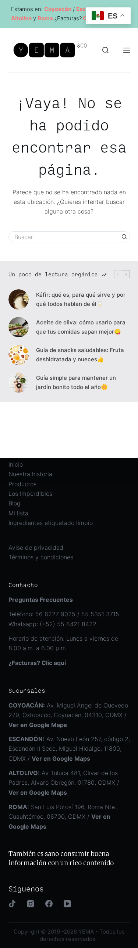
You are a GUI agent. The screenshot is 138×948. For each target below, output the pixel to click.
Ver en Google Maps (61, 758)
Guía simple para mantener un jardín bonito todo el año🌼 (76, 382)
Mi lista (18, 513)
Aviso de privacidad (35, 547)
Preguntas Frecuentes (40, 599)
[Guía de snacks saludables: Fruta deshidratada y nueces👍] (18, 355)
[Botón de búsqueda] (124, 236)
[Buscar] (105, 50)
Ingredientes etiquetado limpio (50, 522)
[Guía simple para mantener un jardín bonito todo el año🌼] (18, 382)
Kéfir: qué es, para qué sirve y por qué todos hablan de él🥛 (80, 299)
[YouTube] (67, 903)
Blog (14, 503)
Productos (22, 484)
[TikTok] (12, 903)
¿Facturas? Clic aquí (37, 662)
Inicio (15, 464)
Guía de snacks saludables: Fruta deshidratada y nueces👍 (80, 355)
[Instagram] (30, 903)
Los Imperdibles (30, 493)
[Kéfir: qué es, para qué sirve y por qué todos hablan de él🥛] (18, 299)
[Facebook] (49, 903)
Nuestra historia (30, 474)
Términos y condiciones (40, 557)
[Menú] (126, 50)
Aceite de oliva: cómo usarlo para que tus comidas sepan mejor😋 (80, 327)
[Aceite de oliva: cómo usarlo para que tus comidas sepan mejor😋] (18, 327)
